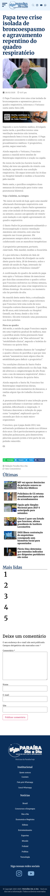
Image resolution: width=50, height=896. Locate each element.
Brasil (25, 803)
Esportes (25, 835)
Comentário (9, 651)
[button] (8, 460)
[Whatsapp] (45, 5)
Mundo (25, 841)
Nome (5, 684)
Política (25, 851)
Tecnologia (25, 857)
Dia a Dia (25, 814)
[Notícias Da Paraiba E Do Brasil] (33, 5)
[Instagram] (37, 5)
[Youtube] (41, 5)
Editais (25, 824)
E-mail (6, 695)
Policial (25, 846)
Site (4, 705)
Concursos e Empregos (25, 808)
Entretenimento (25, 830)
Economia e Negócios (25, 819)
